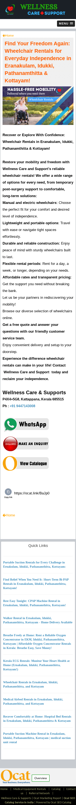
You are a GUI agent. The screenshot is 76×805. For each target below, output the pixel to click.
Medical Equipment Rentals (29, 789)
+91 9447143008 (22, 406)
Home (9, 35)
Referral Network (39, 793)
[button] (66, 24)
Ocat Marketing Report (47, 798)
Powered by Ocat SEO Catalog (53, 802)
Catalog (56, 789)
